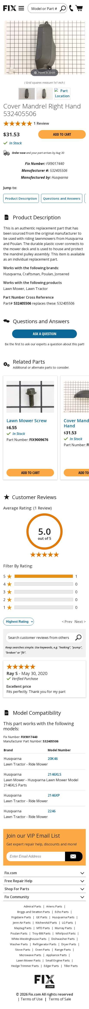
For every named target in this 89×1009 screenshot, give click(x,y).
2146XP (54, 795)
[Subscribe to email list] (74, 856)
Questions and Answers (61, 198)
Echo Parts (62, 912)
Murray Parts (63, 928)
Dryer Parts (68, 944)
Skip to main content (45, 6)
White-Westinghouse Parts (28, 939)
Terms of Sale (60, 999)
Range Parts (63, 950)
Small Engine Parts (58, 960)
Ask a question (44, 333)
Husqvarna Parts (63, 917)
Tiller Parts (71, 966)
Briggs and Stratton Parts (33, 912)
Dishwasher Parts (63, 939)
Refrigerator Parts (44, 944)
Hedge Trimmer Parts (25, 966)
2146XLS (54, 774)
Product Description (21, 198)
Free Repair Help (18, 880)
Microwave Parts (30, 955)
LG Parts (67, 923)
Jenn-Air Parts (22, 923)
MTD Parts (43, 928)
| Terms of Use (30, 999)
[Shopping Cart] (79, 8)
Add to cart (62, 134)
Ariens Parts (54, 906)
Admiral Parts (32, 906)
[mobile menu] (21, 8)
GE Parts (41, 917)
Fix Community (17, 896)
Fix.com (11, 873)
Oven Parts (42, 950)
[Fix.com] (9, 8)
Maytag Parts (23, 928)
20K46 (53, 758)
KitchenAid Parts (46, 923)
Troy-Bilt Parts (41, 933)
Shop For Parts (17, 888)
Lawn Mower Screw (26, 420)
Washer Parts (19, 944)
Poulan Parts (19, 933)
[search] (78, 637)
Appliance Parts (56, 955)
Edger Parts (51, 966)
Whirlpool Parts (66, 933)
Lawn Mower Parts (28, 960)
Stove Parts (22, 950)
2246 (52, 811)
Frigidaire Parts (21, 917)
